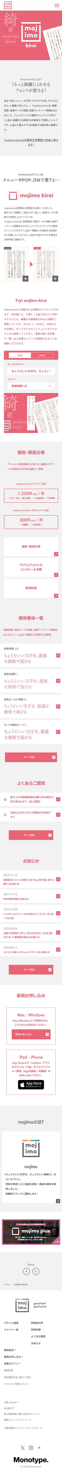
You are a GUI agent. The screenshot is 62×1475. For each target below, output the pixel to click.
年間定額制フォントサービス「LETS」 (22, 1428)
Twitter (35, 1271)
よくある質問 (38, 1336)
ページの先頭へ (56, 1469)
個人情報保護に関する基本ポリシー (20, 1414)
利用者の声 (37, 1323)
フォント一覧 (11, 1329)
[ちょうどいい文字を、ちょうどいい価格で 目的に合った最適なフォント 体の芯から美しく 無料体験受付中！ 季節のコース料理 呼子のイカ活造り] (31, 371)
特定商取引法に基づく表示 (17, 1377)
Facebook (26, 1271)
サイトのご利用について (16, 1384)
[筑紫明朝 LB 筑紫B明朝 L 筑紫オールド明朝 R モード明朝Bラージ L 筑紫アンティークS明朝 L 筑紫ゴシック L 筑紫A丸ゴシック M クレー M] (31, 386)
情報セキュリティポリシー (16, 1419)
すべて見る (29, 757)
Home (7, 1284)
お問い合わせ (10, 1402)
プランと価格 (11, 1323)
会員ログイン (11, 1363)
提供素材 (9, 1350)
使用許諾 (8, 1370)
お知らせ (36, 1343)
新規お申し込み (23, 1034)
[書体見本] (58, 655)
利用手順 (36, 1329)
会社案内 (8, 1408)
